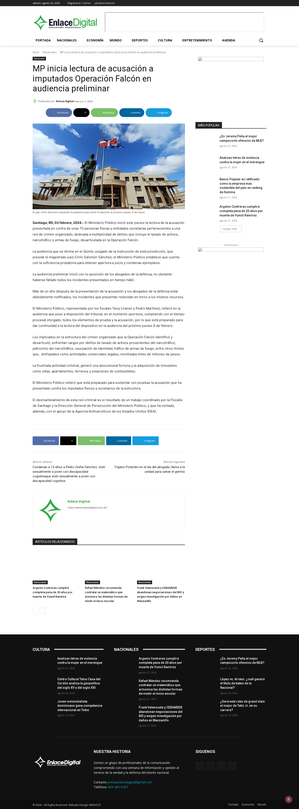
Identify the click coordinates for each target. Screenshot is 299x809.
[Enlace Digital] (68, 22)
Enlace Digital (65, 101)
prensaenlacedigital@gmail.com (130, 782)
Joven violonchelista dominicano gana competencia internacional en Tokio (79, 706)
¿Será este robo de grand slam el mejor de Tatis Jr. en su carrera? (242, 706)
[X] (257, 3)
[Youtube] (263, 3)
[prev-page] (35, 610)
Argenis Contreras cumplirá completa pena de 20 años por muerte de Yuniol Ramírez (52, 592)
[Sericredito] (231, 60)
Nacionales (49, 52)
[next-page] (42, 610)
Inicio (36, 52)
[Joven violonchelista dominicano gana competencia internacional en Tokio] (43, 706)
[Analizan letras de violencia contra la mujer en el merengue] (206, 163)
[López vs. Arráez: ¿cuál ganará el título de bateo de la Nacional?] (206, 684)
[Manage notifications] (288, 799)
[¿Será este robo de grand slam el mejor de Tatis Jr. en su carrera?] (206, 706)
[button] (261, 40)
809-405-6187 (118, 787)
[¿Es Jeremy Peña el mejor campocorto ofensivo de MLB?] (206, 141)
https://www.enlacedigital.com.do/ (87, 507)
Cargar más (229, 229)
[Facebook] (245, 3)
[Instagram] (251, 3)
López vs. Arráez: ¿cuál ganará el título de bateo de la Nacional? (242, 683)
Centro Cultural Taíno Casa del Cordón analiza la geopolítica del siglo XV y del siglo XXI (78, 683)
